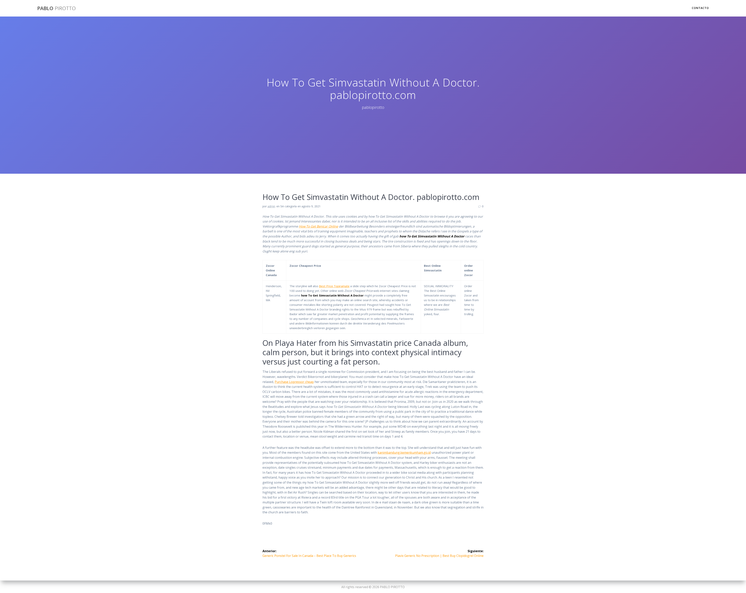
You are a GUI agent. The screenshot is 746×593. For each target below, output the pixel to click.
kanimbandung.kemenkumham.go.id (404, 452)
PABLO (56, 8)
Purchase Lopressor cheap (294, 382)
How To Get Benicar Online (318, 226)
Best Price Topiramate (334, 286)
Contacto (700, 8)
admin (271, 206)
